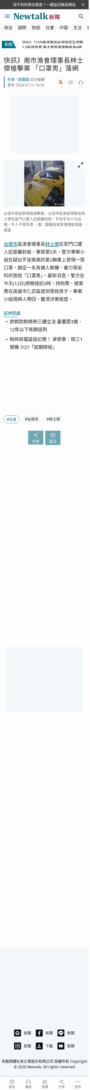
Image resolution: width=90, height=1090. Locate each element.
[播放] (81, 82)
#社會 (11, 419)
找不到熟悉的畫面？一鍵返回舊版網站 (44, 4)
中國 (64, 27)
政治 (8, 27)
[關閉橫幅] (83, 4)
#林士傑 (53, 419)
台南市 (11, 244)
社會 (50, 27)
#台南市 (31, 419)
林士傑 (52, 244)
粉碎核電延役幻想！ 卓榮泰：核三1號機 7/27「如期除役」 (46, 343)
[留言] (70, 82)
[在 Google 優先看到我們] (60, 82)
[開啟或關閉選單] (7, 16)
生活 (77, 27)
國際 (22, 27)
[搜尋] (81, 16)
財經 (36, 27)
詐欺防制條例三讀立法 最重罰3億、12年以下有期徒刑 (46, 326)
